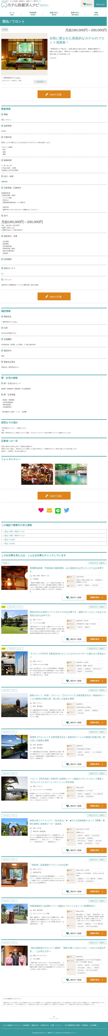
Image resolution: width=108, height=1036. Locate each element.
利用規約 (85, 1025)
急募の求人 (35, 1025)
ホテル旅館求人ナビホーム (12, 1025)
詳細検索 (26, 1025)
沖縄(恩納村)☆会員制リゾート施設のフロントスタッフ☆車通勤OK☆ (62, 906)
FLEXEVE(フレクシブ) (69, 1033)
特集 (52, 1025)
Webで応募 (56, 94)
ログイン (60, 1025)
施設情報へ (41, 82)
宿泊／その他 (9, 539)
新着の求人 (45, 1025)
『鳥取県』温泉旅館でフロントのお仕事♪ (49, 865)
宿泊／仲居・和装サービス (14, 531)
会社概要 (93, 1025)
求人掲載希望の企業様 (72, 1025)
